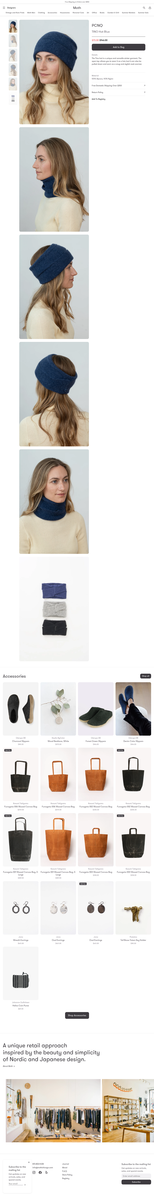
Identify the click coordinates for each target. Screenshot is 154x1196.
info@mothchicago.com (42, 1167)
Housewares (65, 12)
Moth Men (31, 12)
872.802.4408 (38, 1164)
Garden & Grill (113, 12)
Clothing (41, 12)
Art (88, 12)
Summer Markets (128, 12)
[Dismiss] (29, 1162)
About (64, 1167)
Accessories (52, 12)
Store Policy (67, 1174)
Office (94, 12)
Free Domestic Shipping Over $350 (107, 85)
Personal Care (78, 12)
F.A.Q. (64, 1171)
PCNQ (97, 25)
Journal (65, 1164)
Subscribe (24, 1184)
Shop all (145, 676)
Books (102, 12)
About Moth (8, 1066)
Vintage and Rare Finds (15, 12)
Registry (65, 1178)
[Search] (144, 8)
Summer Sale (143, 12)
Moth (77, 7)
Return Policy (97, 92)
